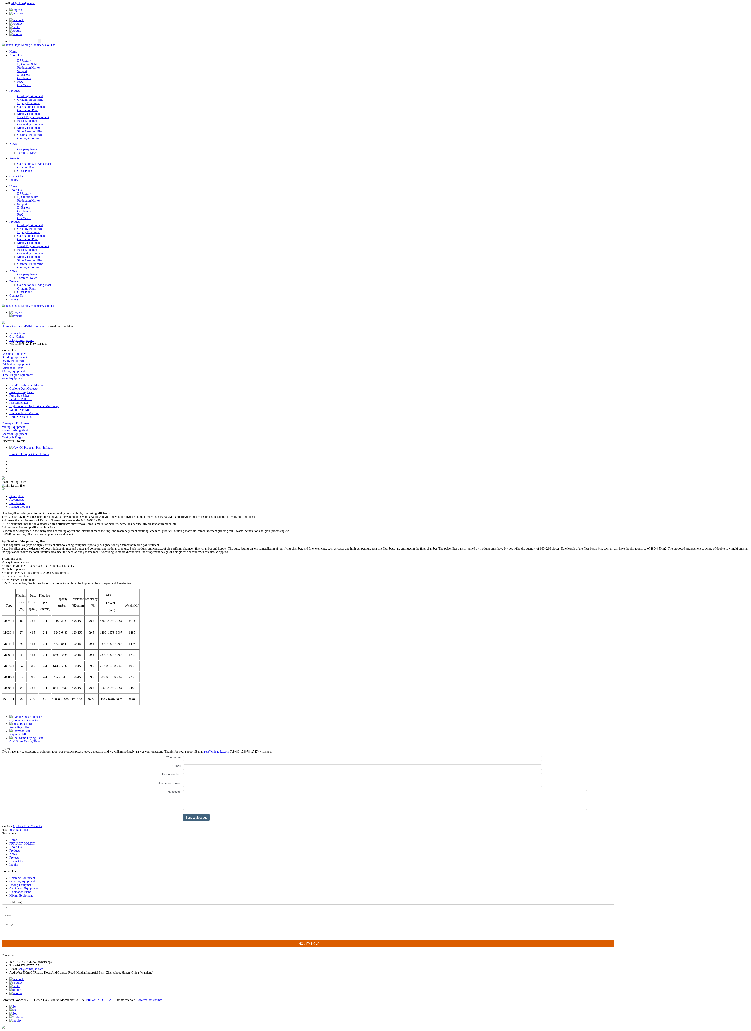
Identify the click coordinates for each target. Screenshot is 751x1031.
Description (16, 496)
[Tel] (12, 1006)
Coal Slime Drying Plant (24, 741)
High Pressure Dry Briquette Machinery (34, 406)
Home (13, 51)
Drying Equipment (28, 103)
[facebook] (16, 20)
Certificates (24, 78)
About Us (15, 55)
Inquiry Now (17, 333)
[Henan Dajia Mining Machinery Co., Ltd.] (29, 45)
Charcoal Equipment (30, 134)
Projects (14, 158)
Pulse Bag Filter (19, 395)
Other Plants (24, 170)
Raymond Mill (18, 734)
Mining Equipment (28, 127)
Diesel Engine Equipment (33, 117)
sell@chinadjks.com (23, 3)
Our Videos (24, 85)
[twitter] (14, 27)
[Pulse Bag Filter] (20, 723)
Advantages (16, 499)
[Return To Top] (3, 1027)
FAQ (20, 81)
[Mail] (13, 1010)
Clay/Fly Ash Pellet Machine (27, 385)
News (13, 143)
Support (22, 71)
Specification (17, 503)
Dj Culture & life (27, 64)
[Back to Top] (13, 1013)
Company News (27, 149)
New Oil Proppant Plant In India (29, 454)
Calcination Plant (27, 110)
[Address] (16, 1017)
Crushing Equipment (30, 96)
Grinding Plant (26, 167)
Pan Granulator (18, 402)
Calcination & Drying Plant (34, 163)
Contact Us (16, 176)
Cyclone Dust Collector (24, 388)
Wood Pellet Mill (19, 409)
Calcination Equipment (31, 106)
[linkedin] (15, 34)
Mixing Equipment (28, 113)
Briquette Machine (20, 416)
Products (14, 90)
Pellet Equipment (27, 120)
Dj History (23, 74)
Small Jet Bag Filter (21, 392)
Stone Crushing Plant (30, 131)
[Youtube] (15, 23)
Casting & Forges (28, 138)
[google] (15, 30)
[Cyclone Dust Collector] (25, 716)
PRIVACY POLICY (22, 843)
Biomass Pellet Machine (24, 413)
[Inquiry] (15, 1020)
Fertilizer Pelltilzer (20, 399)
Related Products (19, 506)
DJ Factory (24, 60)
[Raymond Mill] (20, 730)
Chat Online (16, 336)
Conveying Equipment (31, 124)
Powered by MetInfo (149, 999)
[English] (15, 10)
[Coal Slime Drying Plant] (26, 738)
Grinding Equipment (30, 99)
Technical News (27, 152)
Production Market (28, 67)
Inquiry (13, 179)
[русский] (16, 13)
